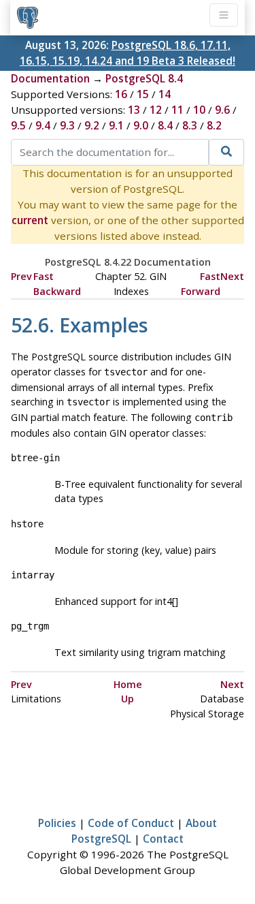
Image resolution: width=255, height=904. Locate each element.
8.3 (189, 125)
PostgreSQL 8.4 (144, 78)
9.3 (67, 125)
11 (177, 109)
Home (128, 684)
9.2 (91, 125)
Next (232, 276)
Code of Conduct (131, 823)
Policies (57, 823)
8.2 (214, 125)
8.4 (165, 125)
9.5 (18, 125)
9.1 (116, 125)
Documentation (50, 78)
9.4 (42, 125)
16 (121, 94)
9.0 (140, 125)
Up (127, 698)
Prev (21, 276)
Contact (163, 838)
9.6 (222, 109)
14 (164, 94)
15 (143, 94)
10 (199, 109)
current (30, 220)
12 (156, 109)
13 (134, 109)
